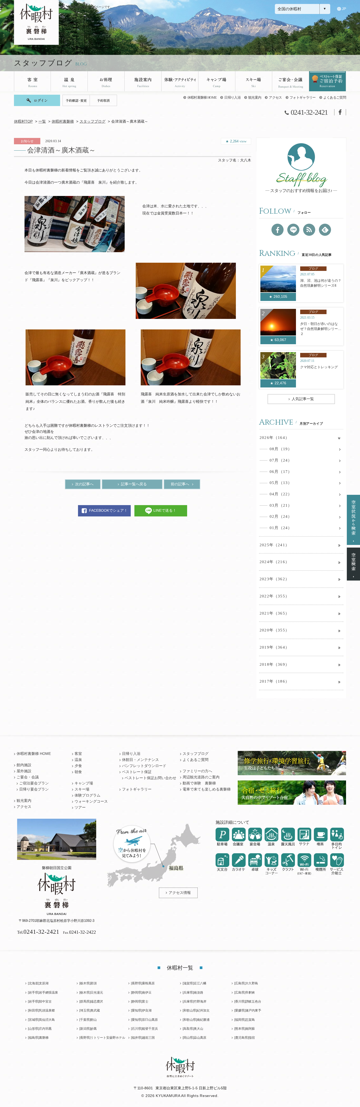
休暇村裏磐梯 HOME (202, 97)
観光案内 (254, 97)
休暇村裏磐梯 (63, 121)
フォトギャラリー (303, 97)
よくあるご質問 (334, 97)
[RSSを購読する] (309, 230)
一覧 (42, 121)
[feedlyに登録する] (325, 230)
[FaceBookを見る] (277, 230)
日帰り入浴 (232, 97)
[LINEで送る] (293, 230)
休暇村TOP (23, 121)
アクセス (275, 97)
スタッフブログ (92, 121)
